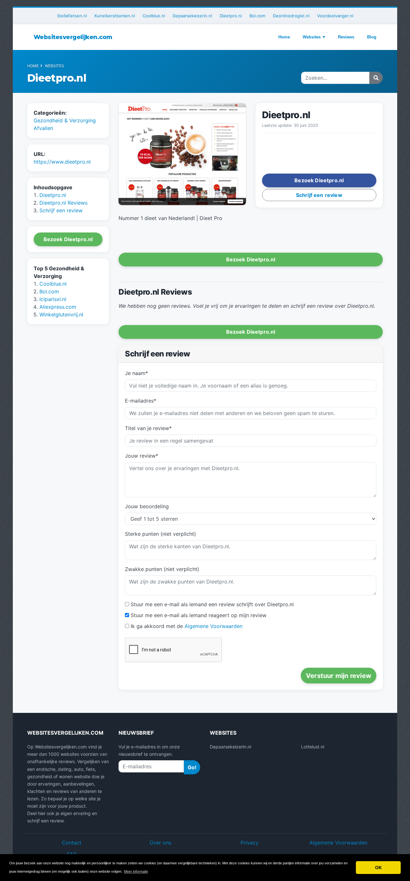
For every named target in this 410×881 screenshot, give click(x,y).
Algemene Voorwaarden (213, 626)
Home (284, 37)
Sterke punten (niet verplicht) (160, 534)
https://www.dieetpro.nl (62, 162)
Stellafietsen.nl (72, 15)
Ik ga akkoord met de (186, 626)
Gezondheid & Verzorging (65, 120)
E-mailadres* (140, 400)
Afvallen (43, 128)
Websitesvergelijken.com (73, 37)
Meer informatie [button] (136, 871)
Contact (71, 842)
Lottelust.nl (312, 746)
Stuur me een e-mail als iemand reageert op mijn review (198, 615)
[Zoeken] (376, 78)
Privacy (249, 842)
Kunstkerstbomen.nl (114, 15)
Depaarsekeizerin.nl (192, 15)
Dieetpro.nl (231, 15)
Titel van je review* (148, 428)
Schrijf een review (61, 211)
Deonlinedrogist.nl (291, 15)
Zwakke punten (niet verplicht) (162, 569)
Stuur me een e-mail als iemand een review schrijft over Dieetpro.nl (212, 604)
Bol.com (257, 15)
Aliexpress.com (57, 307)
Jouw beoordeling (147, 506)
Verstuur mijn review (338, 676)
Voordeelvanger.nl (335, 15)
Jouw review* (141, 456)
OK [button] (378, 867)
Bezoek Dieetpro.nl (68, 239)
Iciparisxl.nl (52, 299)
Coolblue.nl (154, 15)
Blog (371, 37)
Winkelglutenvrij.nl (61, 315)
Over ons (160, 842)
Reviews (346, 37)
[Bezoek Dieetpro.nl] (182, 154)
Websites (312, 37)
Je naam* (136, 373)
